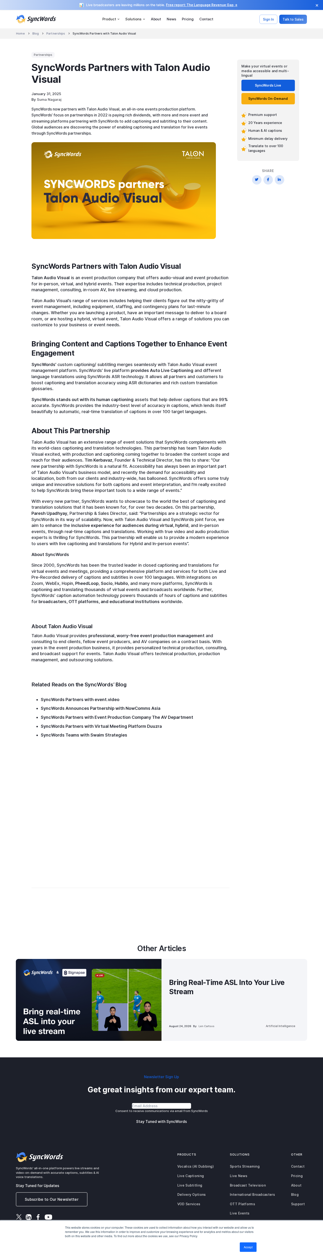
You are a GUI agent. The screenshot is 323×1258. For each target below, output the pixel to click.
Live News (239, 1176)
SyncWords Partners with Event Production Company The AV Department (117, 717)
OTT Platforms (242, 1204)
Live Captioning (190, 1176)
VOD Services (189, 1204)
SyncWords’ (43, 364)
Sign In (268, 19)
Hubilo (121, 583)
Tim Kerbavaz (98, 460)
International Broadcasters (252, 1194)
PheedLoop (86, 583)
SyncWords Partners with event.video (80, 699)
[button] (111, 19)
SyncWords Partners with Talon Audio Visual (104, 33)
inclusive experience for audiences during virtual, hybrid (129, 525)
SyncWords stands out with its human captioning (82, 399)
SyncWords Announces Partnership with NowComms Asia (100, 708)
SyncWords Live (268, 85)
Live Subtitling (189, 1185)
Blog (35, 33)
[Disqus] (130, 806)
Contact (206, 19)
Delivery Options (191, 1194)
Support (298, 1204)
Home (20, 33)
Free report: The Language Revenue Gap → (201, 5)
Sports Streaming (245, 1166)
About (156, 19)
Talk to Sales (293, 19)
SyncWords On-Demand (268, 98)
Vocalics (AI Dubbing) (195, 1166)
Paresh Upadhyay (49, 513)
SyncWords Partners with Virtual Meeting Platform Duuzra (101, 726)
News (171, 19)
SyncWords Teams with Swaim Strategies (84, 735)
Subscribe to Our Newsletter (52, 1199)
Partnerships (55, 33)
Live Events (239, 1213)
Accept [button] (248, 1247)
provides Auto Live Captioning (162, 370)
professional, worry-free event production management (146, 635)
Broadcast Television (248, 1185)
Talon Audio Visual (50, 277)
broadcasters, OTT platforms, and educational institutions (99, 601)
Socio (106, 583)
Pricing (188, 19)
